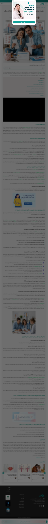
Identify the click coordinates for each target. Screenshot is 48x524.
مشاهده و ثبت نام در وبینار (24, 22)
